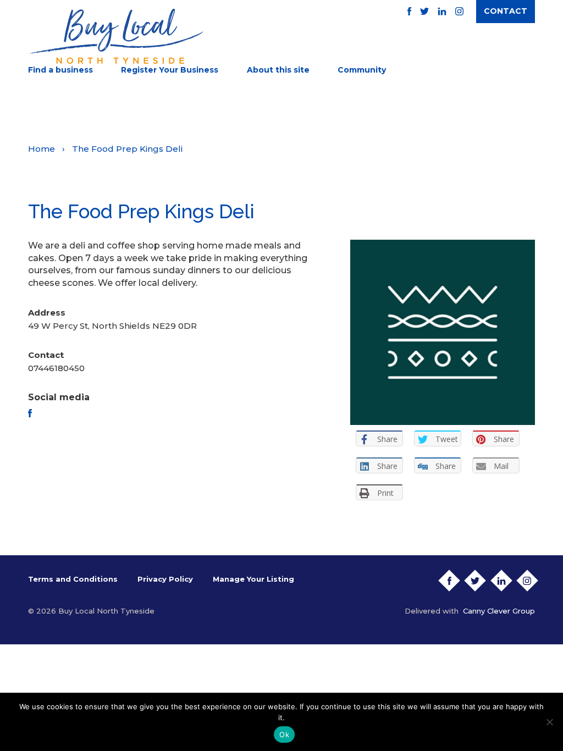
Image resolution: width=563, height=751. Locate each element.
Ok (284, 734)
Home (41, 148)
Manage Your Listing (253, 579)
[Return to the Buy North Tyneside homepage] (115, 36)
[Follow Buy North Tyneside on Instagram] (459, 11)
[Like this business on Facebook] (30, 413)
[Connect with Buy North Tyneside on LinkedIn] (442, 11)
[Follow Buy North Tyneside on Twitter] (424, 11)
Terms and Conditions (73, 579)
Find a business (60, 70)
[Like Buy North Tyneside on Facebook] (409, 11)
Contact (505, 11)
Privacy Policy (165, 579)
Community (362, 70)
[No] (549, 721)
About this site (278, 70)
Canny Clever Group (499, 610)
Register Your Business (169, 70)
